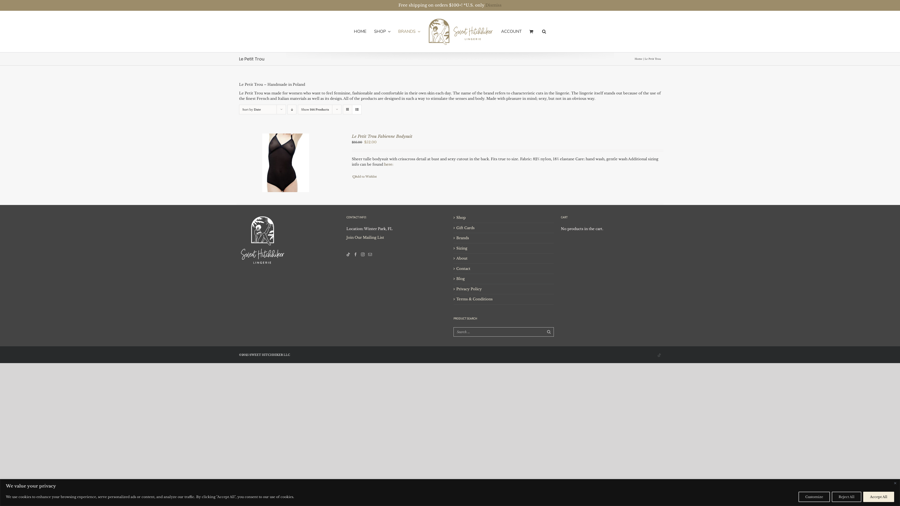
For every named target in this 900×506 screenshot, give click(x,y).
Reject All (847, 497)
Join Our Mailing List (365, 237)
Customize (814, 497)
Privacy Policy (469, 289)
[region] (450, 492)
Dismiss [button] (493, 5)
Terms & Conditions (474, 299)
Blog (460, 278)
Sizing (461, 248)
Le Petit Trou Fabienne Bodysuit (382, 136)
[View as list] (356, 109)
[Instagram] (363, 254)
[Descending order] (291, 109)
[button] (536, 31)
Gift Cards (465, 228)
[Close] (895, 483)
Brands (462, 238)
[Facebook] (355, 254)
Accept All (878, 497)
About (462, 258)
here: (388, 164)
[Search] (549, 331)
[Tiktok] (348, 254)
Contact (463, 268)
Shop (461, 217)
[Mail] (370, 254)
